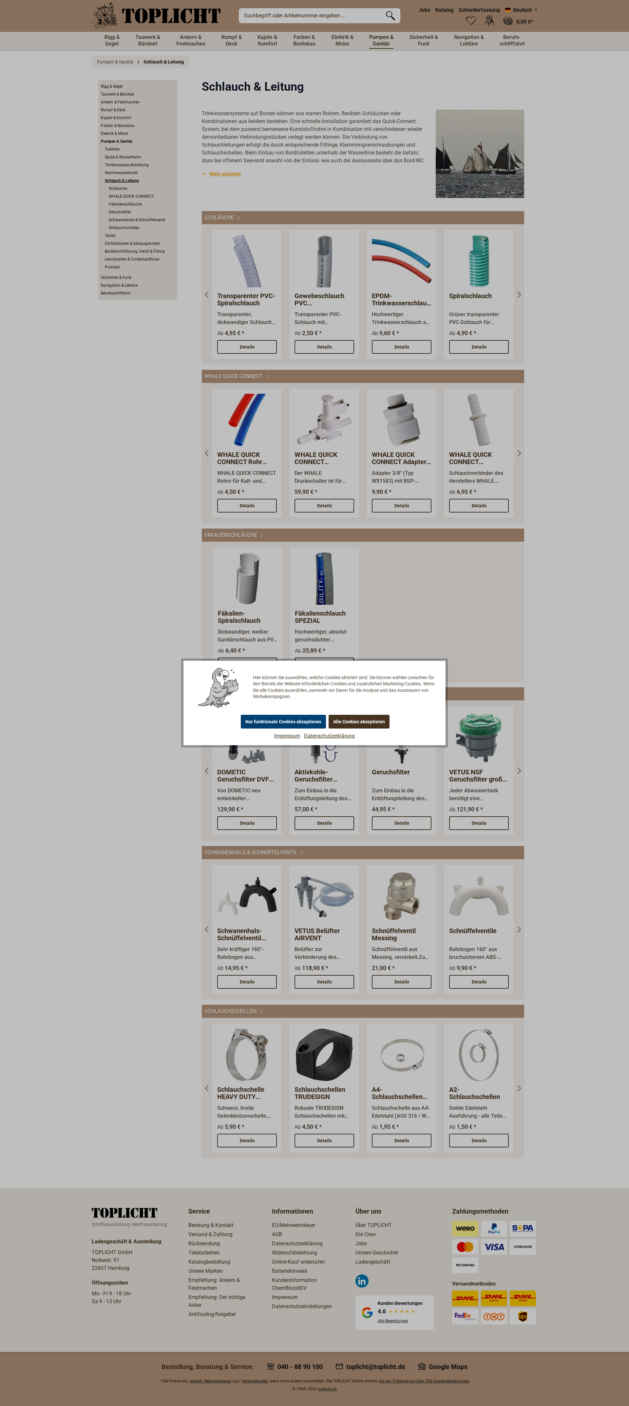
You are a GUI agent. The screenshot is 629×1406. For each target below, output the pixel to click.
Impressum (287, 736)
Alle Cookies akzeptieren (359, 721)
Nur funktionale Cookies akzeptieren (283, 721)
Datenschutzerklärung (329, 736)
